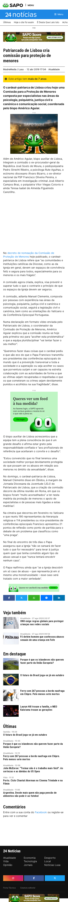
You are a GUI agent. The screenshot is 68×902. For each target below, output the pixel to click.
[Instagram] (13, 878)
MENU (31, 5)
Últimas (9, 726)
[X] (55, 878)
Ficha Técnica (9, 888)
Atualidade (54, 69)
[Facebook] (34, 878)
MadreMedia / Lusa (13, 69)
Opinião (6, 732)
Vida (5, 777)
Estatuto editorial (27, 888)
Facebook (41, 812)
